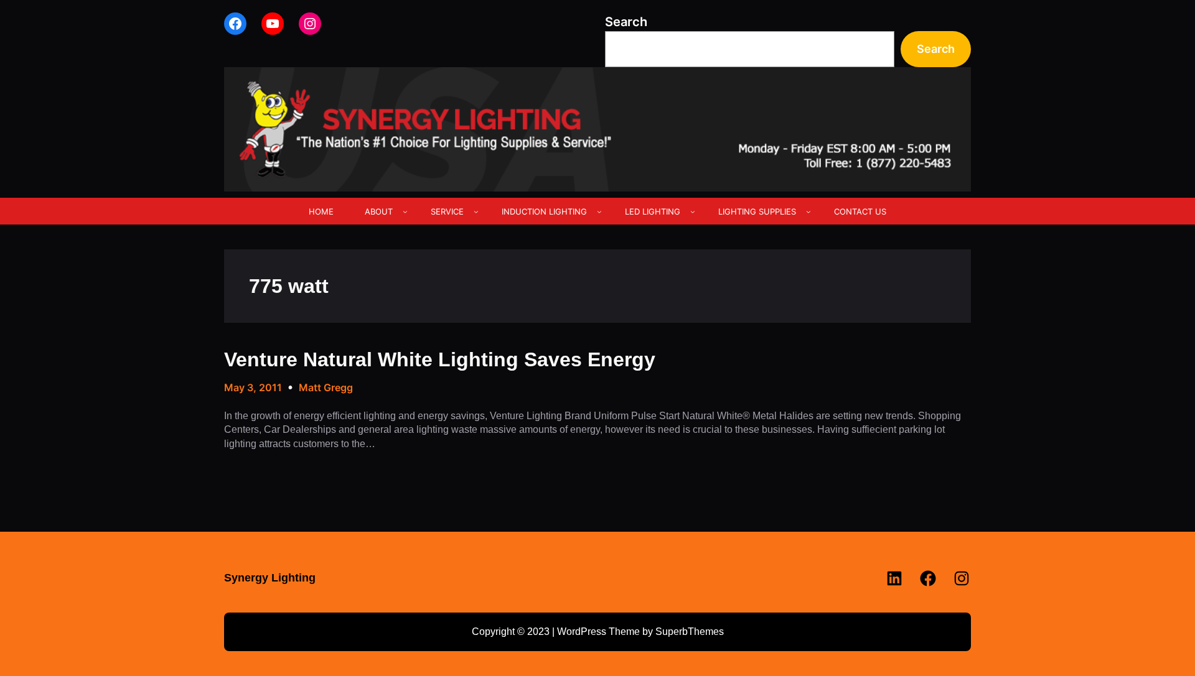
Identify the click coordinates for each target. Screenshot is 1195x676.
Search (626, 21)
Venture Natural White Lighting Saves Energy (439, 359)
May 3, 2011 (253, 387)
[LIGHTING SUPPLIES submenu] (808, 211)
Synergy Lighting (270, 578)
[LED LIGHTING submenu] (692, 211)
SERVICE (447, 211)
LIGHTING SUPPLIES (757, 211)
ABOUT (379, 211)
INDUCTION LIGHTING (544, 211)
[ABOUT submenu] (405, 211)
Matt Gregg (326, 387)
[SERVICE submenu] (476, 211)
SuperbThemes (689, 631)
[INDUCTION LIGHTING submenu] (599, 211)
